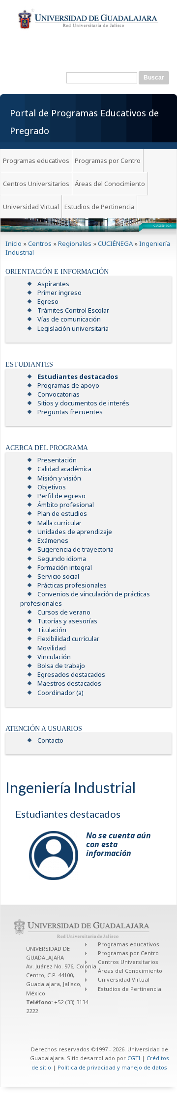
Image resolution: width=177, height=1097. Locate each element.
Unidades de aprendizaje (74, 531)
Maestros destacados (69, 683)
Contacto (50, 740)
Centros (40, 243)
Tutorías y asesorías (67, 620)
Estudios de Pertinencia (99, 206)
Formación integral (64, 567)
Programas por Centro (108, 160)
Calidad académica (64, 468)
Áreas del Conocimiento (110, 183)
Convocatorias (58, 394)
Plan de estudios (62, 513)
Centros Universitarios (36, 183)
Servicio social (58, 576)
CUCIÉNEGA (115, 243)
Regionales (74, 243)
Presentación (57, 459)
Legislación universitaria (73, 328)
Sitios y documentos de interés (83, 403)
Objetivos (51, 486)
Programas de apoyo (68, 385)
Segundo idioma (61, 558)
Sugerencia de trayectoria (75, 549)
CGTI (133, 1058)
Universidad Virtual (31, 206)
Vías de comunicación (69, 319)
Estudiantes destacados (77, 376)
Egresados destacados (71, 674)
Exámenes (52, 540)
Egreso (48, 301)
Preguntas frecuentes (70, 411)
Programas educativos (36, 160)
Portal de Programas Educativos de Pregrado (84, 121)
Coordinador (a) (60, 692)
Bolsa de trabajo (61, 665)
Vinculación (54, 656)
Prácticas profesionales (72, 585)
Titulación (51, 629)
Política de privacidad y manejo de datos (112, 1067)
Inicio (13, 243)
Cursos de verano (63, 612)
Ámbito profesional (65, 504)
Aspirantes (53, 283)
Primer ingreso (59, 292)
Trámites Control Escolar (73, 310)
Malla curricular (59, 522)
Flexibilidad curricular (68, 638)
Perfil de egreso (61, 495)
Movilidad (51, 647)
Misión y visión (59, 478)
